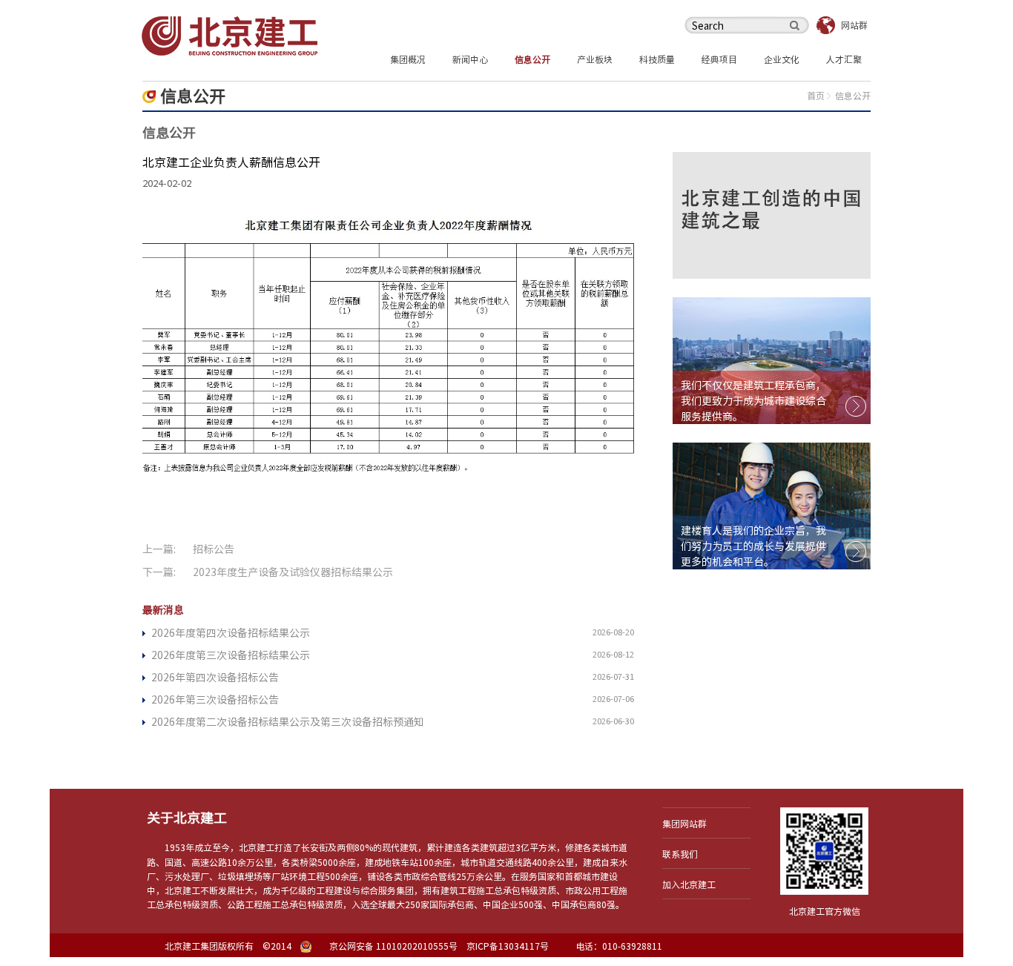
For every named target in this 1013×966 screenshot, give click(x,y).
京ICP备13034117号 (507, 946)
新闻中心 (470, 59)
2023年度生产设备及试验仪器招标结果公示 (293, 572)
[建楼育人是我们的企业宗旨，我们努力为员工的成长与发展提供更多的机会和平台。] (772, 504)
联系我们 (680, 854)
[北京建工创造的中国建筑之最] (772, 214)
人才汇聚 (844, 59)
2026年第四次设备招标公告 (215, 677)
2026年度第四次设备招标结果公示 (230, 633)
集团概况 (408, 59)
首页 (816, 95)
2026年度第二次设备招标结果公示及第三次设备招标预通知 (287, 722)
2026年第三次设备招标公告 (215, 700)
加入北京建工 (689, 884)
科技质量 (657, 59)
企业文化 (781, 59)
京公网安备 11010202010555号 (393, 946)
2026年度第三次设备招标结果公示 (230, 655)
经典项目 (719, 59)
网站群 (854, 25)
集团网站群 (684, 823)
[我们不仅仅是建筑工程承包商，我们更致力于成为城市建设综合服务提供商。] (772, 359)
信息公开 (532, 59)
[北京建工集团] (229, 34)
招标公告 (213, 549)
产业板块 (595, 59)
